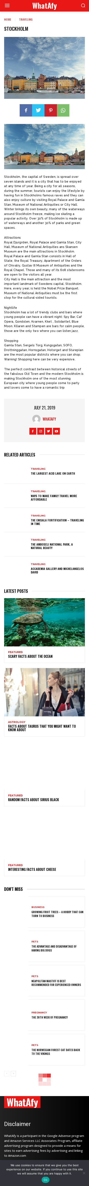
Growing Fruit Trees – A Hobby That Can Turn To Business (57, 914)
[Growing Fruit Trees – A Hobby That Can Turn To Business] (16, 912)
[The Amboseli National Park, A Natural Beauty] (16, 544)
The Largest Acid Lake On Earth (53, 473)
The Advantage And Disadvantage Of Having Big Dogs (54, 948)
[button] (83, 6)
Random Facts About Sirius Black (33, 799)
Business (37, 907)
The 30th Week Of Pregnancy (49, 1017)
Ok (45, 1179)
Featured (15, 652)
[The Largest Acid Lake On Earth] (16, 471)
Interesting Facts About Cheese (32, 869)
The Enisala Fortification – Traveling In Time (57, 522)
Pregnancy (39, 1013)
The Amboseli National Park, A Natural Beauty (52, 546)
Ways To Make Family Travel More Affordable (54, 497)
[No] (84, 1173)
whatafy (49, 419)
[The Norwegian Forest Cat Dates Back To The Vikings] (16, 1049)
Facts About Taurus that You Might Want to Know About (42, 728)
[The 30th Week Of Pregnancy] (16, 1015)
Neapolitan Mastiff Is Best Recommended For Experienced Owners (56, 983)
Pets (34, 942)
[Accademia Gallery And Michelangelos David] (16, 568)
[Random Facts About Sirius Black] (44, 766)
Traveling (26, 19)
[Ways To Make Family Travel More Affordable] (16, 496)
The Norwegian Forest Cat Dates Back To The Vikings (55, 1052)
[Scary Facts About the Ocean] (44, 622)
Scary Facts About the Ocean (30, 656)
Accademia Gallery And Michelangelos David (57, 570)
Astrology (16, 722)
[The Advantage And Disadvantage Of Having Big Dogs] (16, 946)
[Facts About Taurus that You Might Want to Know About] (44, 692)
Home (7, 19)
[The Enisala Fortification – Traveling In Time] (16, 520)
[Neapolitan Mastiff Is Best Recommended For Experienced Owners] (16, 980)
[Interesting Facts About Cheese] (44, 835)
